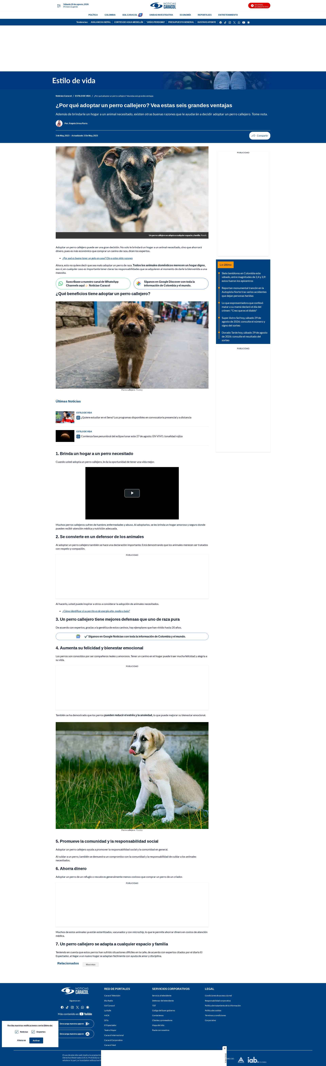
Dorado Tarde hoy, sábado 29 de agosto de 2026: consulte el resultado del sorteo (244, 336)
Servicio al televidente (161, 995)
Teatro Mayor (110, 1030)
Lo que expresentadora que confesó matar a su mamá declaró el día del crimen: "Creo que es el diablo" (242, 306)
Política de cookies (213, 1010)
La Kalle (107, 1010)
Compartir (259, 136)
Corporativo (210, 1020)
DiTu (106, 1020)
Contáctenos (158, 1015)
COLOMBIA (110, 15)
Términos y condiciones (215, 1015)
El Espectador (110, 1025)
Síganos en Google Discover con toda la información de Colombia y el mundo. (169, 283)
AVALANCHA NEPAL (101, 22)
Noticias (24, 1032)
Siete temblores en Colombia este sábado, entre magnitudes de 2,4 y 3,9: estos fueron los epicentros (244, 277)
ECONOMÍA (185, 15)
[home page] (163, 5)
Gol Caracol (109, 1005)
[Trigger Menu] (59, 5)
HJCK (106, 1015)
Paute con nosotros (160, 1030)
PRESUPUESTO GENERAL (181, 22)
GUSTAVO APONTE (206, 22)
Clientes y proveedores (162, 1020)
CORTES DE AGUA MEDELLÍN (128, 22)
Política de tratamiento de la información (223, 1005)
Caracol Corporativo (113, 1040)
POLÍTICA (93, 15)
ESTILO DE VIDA (83, 96)
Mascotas (90, 964)
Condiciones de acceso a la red (218, 995)
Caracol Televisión (112, 995)
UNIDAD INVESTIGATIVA (161, 15)
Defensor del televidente (163, 1000)
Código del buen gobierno (163, 1010)
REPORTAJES (205, 15)
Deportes (41, 1032)
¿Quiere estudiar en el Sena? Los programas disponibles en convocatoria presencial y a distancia (136, 417)
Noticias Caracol (64, 96)
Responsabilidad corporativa (218, 1000)
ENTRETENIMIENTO (228, 15)
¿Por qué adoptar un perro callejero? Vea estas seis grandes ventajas (123, 96)
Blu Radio (108, 1000)
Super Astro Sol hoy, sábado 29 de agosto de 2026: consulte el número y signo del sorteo (243, 321)
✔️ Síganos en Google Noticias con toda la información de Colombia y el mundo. (135, 636)
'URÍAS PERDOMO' (156, 22)
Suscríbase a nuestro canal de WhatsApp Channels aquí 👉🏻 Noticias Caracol (92, 283)
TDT (154, 1005)
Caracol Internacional (114, 1035)
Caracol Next (110, 1045)
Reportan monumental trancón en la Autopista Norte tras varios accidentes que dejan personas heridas (244, 291)
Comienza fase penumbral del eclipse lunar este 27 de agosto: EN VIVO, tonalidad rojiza (132, 436)
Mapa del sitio (158, 1025)
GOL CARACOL (129, 15)
